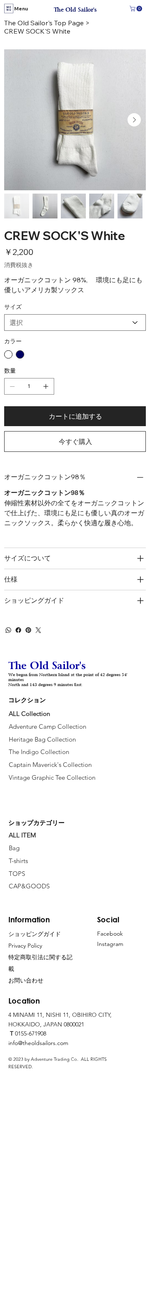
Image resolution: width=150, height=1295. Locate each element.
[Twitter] (38, 630)
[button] (136, 9)
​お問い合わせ (25, 980)
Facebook (110, 933)
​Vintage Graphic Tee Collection (52, 777)
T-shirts (18, 861)
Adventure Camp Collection (47, 726)
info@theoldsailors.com (38, 1043)
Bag (15, 848)
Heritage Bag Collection (42, 739)
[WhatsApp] (8, 630)
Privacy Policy (25, 945)
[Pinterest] (28, 630)
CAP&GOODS (29, 886)
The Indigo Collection (39, 752)
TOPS (17, 874)
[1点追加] (46, 386)
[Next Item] (134, 119)
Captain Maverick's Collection (50, 765)
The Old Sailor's (75, 9)
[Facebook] (18, 630)
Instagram (110, 944)
